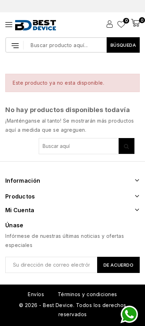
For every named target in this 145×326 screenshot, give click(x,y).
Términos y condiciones (87, 294)
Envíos (36, 294)
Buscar (126, 146)
